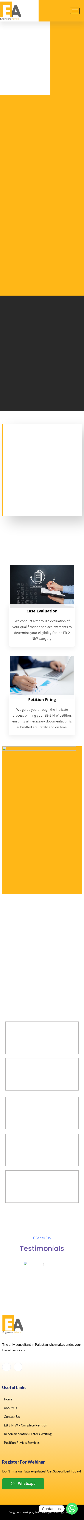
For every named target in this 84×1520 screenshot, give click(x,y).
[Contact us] (72, 1509)
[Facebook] (6, 1367)
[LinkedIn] (18, 1367)
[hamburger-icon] (75, 11)
